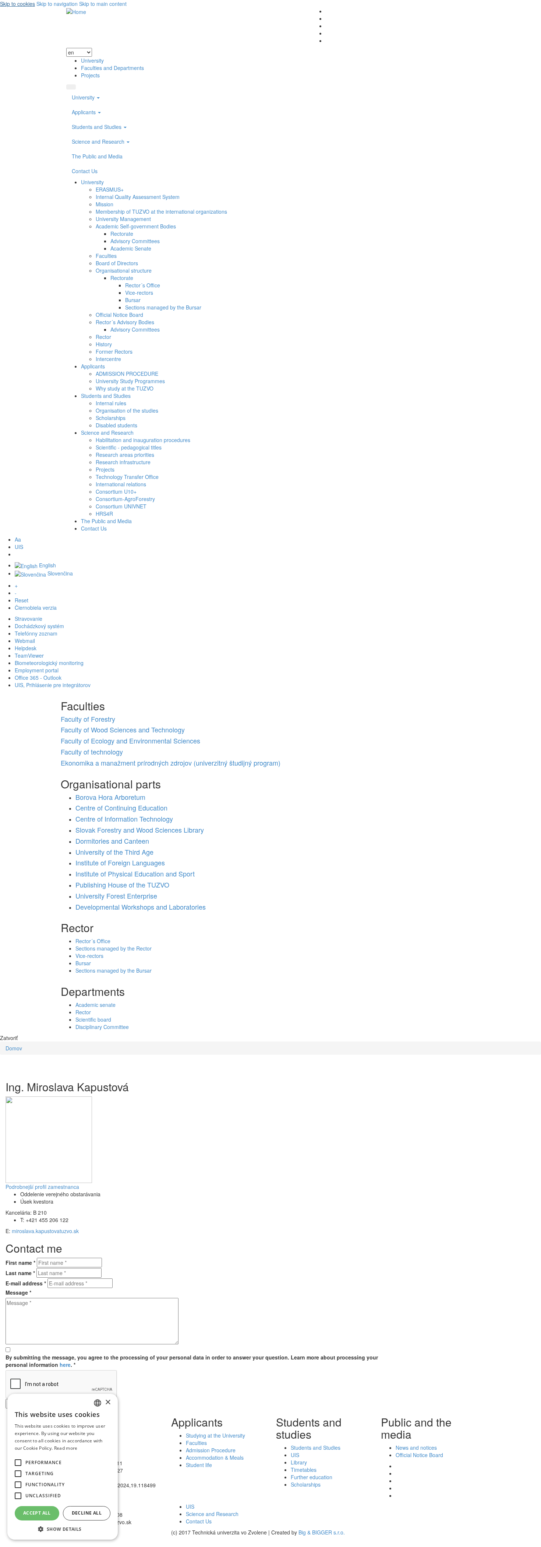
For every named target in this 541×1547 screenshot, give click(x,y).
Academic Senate (130, 248)
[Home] (76, 11)
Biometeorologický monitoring (49, 662)
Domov (14, 1048)
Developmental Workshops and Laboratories (140, 906)
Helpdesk (25, 648)
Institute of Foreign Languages (120, 862)
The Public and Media (97, 156)
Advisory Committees (135, 241)
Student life (199, 1465)
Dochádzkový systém (39, 626)
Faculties (106, 255)
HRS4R (104, 513)
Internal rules (111, 403)
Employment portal (37, 670)
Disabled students (116, 425)
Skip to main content (103, 3)
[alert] (62, 1467)
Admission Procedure (211, 1450)
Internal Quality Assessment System (138, 196)
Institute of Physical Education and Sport (135, 873)
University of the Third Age (114, 852)
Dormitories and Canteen (112, 841)
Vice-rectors (139, 292)
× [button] (107, 1402)
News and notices (416, 1447)
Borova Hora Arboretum (110, 797)
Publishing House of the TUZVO (122, 884)
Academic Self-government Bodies (136, 226)
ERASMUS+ (110, 189)
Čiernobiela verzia (36, 607)
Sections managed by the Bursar (163, 307)
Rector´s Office (142, 285)
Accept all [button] (37, 1513)
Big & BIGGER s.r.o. (321, 1532)
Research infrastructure (123, 462)
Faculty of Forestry (88, 719)
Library (299, 1462)
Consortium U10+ (116, 491)
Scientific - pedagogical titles (129, 447)
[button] (18, 1462)
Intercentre (108, 359)
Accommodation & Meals (215, 1457)
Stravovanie (28, 618)
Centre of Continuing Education (121, 807)
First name (20, 1262)
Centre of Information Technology (124, 818)
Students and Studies (97, 126)
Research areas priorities (125, 454)
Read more (66, 1448)
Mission (104, 204)
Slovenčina (59, 573)
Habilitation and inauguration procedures (143, 440)
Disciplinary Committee (102, 1026)
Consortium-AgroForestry (125, 499)
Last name (20, 1273)
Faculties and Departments (112, 67)
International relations (121, 484)
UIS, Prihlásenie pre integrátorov (53, 685)
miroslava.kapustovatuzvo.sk (45, 1231)
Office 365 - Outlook (38, 677)
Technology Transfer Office (127, 476)
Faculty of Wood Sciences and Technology (123, 729)
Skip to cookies (17, 3)
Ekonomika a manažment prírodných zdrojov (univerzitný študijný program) (170, 762)
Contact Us (85, 171)
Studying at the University (215, 1435)
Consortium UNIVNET (121, 506)
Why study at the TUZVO (124, 388)
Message (18, 1292)
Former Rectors (114, 351)
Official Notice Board (119, 314)
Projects (90, 75)
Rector (103, 336)
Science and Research (99, 141)
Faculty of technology (92, 751)
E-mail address (26, 1283)
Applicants (84, 112)
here (65, 1364)
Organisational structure (124, 270)
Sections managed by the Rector (113, 948)
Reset (21, 600)
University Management (123, 219)
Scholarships (110, 417)
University (92, 60)
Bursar (133, 300)
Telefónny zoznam (36, 633)
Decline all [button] (87, 1513)
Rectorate (121, 233)
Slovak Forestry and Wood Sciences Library (139, 829)
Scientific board (93, 1019)
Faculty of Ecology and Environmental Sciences (130, 740)
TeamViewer (29, 655)
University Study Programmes (130, 381)
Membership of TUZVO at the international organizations (161, 211)
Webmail (25, 640)
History (104, 344)
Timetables (304, 1469)
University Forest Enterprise (116, 895)
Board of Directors (117, 263)
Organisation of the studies (127, 410)
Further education (311, 1477)
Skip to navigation (57, 3)
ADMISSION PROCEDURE (127, 373)
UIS (19, 546)
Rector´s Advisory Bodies (125, 322)
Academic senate (95, 1004)
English (47, 565)
